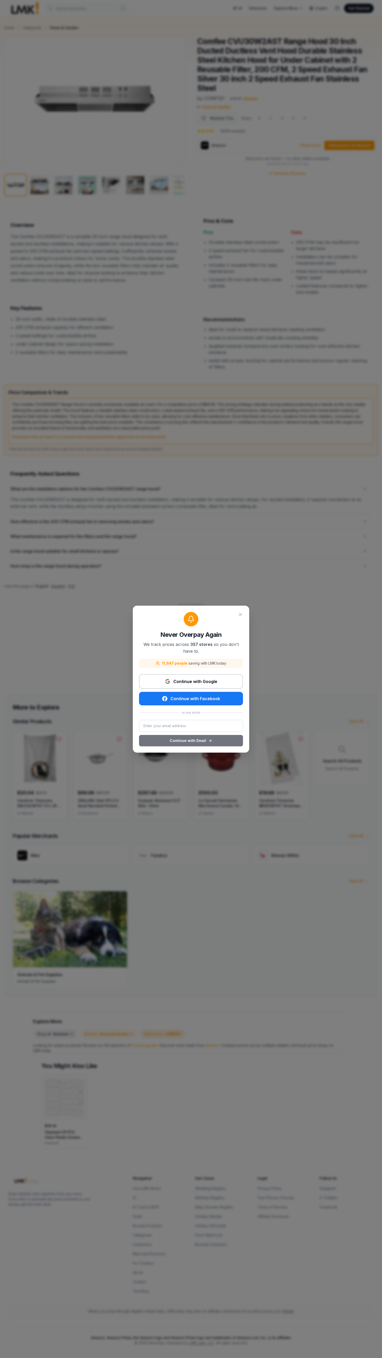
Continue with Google (195, 681)
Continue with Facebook (195, 698)
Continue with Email (188, 740)
